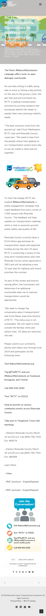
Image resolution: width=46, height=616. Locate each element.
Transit (32, 55)
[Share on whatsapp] (26, 571)
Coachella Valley (26, 48)
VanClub (7, 56)
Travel (38, 55)
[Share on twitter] (16, 571)
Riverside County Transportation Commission (23, 565)
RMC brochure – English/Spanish (22, 481)
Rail (5, 55)
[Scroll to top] (41, 611)
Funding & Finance (34, 51)
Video (9, 473)
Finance (13, 51)
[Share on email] (32, 571)
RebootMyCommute (26, 560)
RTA (9, 55)
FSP (17, 51)
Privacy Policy (16, 601)
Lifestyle (19, 53)
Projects (35, 53)
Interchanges (9, 53)
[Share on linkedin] (23, 571)
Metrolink (28, 53)
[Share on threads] (19, 571)
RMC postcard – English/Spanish (22, 490)
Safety (14, 55)
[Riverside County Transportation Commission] (8, 4)
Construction (19, 49)
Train (26, 55)
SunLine (20, 55)
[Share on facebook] (13, 571)
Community (8, 49)
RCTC (17, 56)
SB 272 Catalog (29, 601)
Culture (28, 49)
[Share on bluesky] (29, 571)
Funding (23, 51)
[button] (40, 4)
